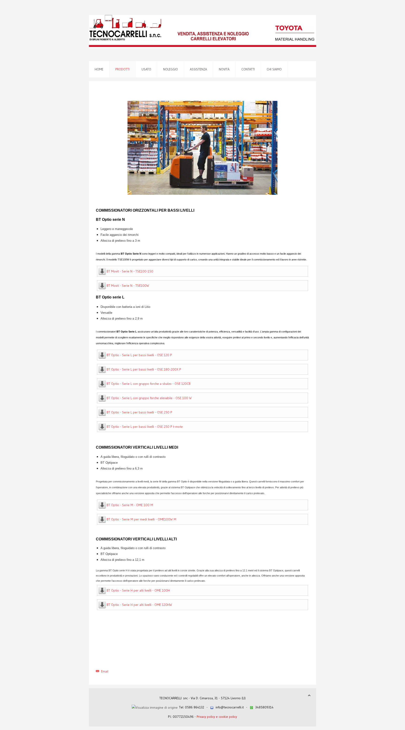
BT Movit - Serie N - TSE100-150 (130, 271)
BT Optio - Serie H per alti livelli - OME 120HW (139, 605)
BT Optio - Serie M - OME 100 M (130, 505)
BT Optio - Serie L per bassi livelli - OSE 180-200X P (144, 369)
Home (99, 69)
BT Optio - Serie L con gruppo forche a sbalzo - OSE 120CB (149, 384)
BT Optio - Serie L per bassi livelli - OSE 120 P (139, 355)
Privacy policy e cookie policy (217, 717)
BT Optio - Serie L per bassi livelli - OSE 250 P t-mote (145, 426)
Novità (224, 69)
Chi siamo (274, 69)
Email (104, 671)
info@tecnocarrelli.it (230, 707)
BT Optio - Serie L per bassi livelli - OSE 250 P (139, 412)
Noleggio (170, 69)
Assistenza (198, 69)
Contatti (248, 69)
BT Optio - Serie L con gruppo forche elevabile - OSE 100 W (149, 398)
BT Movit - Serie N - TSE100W (128, 285)
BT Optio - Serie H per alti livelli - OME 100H (138, 590)
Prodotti (122, 69)
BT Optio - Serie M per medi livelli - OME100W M (141, 519)
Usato (146, 69)
